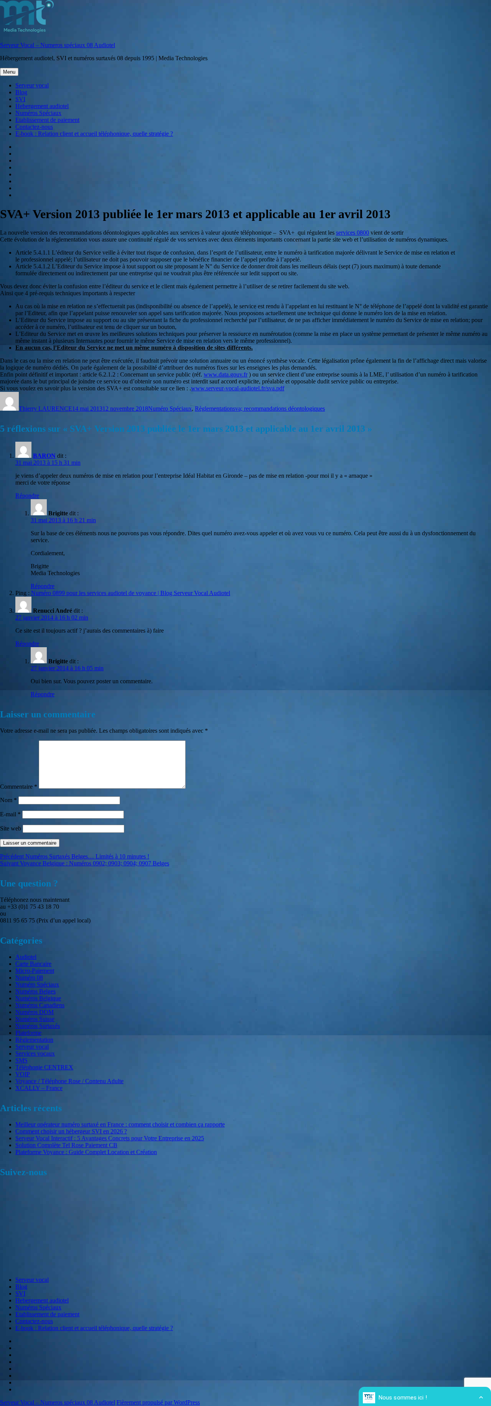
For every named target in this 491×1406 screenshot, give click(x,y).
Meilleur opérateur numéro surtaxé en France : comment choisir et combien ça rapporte (120, 1124)
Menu (9, 72)
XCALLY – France (39, 1088)
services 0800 (352, 232)
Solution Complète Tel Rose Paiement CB (66, 1145)
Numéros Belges (35, 991)
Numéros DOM (34, 1012)
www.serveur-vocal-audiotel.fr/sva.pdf (237, 388)
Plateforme (28, 1032)
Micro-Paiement (34, 970)
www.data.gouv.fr (225, 374)
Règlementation (214, 408)
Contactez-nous (34, 126)
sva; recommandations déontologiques (279, 408)
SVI (20, 99)
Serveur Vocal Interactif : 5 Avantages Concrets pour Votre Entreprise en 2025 (109, 1138)
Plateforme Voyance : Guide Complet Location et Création (86, 1152)
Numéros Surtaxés (37, 1026)
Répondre (27, 495)
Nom (8, 800)
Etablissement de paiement (47, 120)
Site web (10, 828)
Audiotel (25, 957)
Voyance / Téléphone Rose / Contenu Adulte (69, 1081)
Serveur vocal (32, 85)
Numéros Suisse (34, 1019)
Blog (21, 92)
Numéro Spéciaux (170, 408)
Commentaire (18, 786)
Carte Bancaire (33, 963)
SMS (21, 1060)
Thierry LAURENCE (45, 408)
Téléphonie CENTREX (44, 1067)
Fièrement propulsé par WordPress (158, 1402)
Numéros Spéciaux (38, 113)
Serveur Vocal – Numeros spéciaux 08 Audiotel (57, 45)
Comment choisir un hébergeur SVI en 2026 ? (71, 1131)
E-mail (10, 814)
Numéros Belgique (38, 998)
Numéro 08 (29, 977)
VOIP (22, 1074)
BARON (44, 455)
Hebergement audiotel (42, 106)
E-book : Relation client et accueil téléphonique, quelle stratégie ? (94, 133)
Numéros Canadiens (39, 1005)
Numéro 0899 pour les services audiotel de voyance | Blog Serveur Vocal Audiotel (130, 593)
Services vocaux (35, 1053)
